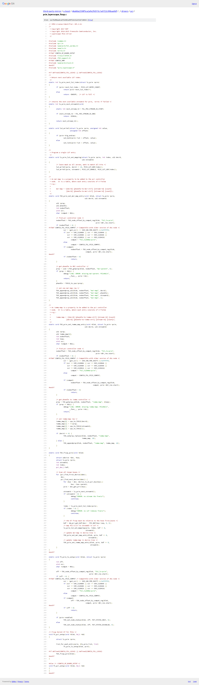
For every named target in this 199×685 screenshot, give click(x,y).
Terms (26, 681)
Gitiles (14, 681)
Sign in (194, 4)
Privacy (20, 681)
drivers (124, 11)
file (90, 20)
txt (189, 681)
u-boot (66, 11)
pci (131, 11)
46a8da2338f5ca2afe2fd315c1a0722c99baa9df (94, 11)
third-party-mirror (52, 11)
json (195, 681)
